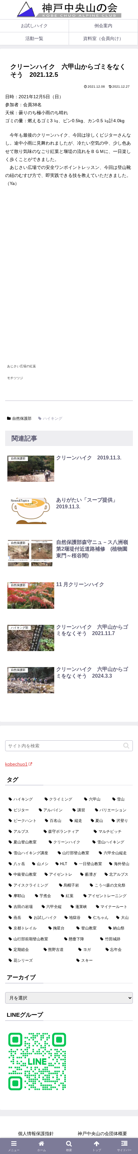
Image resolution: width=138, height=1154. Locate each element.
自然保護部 (21, 418)
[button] (126, 745)
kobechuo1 (16, 764)
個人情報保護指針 (36, 1133)
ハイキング (52, 418)
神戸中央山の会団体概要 (102, 1133)
